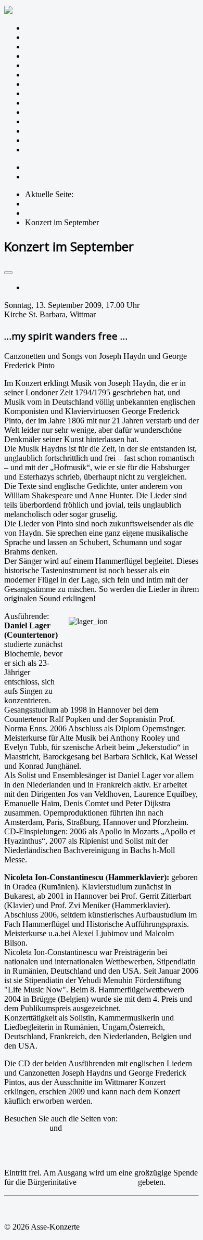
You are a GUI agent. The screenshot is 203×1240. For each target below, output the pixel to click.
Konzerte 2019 (49, 55)
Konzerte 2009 (49, 149)
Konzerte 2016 (49, 84)
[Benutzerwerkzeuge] (8, 272)
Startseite (40, 27)
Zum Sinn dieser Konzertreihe (74, 37)
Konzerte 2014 (49, 102)
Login (35, 176)
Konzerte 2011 (49, 130)
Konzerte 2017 (49, 74)
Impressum (43, 167)
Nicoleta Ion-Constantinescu (110, 1127)
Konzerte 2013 (49, 112)
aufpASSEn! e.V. (107, 1182)
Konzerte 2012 (49, 121)
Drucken (39, 287)
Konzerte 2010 (49, 140)
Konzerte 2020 (49, 46)
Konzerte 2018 (49, 65)
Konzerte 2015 (49, 93)
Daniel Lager (25, 1127)
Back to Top (24, 1209)
